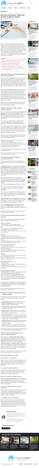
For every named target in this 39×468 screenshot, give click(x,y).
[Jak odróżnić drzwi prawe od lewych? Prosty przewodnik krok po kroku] (33, 44)
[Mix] (9, 428)
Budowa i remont (31, 29)
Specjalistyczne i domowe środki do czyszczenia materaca (11, 63)
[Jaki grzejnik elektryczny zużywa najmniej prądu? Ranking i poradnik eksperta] (33, 95)
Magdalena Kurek (11, 411)
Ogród (29, 79)
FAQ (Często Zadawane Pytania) (6, 69)
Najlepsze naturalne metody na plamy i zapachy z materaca (10, 61)
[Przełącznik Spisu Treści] (25, 59)
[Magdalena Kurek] (1, 18)
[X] (5, 428)
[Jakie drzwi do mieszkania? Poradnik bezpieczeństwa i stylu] (33, 61)
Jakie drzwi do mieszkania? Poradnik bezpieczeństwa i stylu (32, 66)
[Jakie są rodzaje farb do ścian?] (33, 128)
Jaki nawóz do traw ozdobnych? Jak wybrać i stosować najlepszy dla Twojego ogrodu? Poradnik (32, 83)
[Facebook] (3, 428)
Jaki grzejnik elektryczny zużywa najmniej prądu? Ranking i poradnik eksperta (32, 101)
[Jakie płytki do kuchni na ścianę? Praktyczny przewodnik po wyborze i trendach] (33, 26)
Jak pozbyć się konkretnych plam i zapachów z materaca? (10, 64)
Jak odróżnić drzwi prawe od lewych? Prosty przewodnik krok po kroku (33, 50)
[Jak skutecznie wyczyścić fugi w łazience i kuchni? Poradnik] (33, 112)
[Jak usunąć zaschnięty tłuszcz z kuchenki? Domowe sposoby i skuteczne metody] (33, 143)
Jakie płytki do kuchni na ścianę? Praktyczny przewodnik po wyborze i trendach (34, 173)
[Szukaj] (37, 3)
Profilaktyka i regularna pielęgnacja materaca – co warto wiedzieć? (12, 66)
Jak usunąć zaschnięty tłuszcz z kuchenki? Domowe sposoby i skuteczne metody (32, 149)
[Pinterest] (7, 428)
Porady (2, 11)
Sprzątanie (5, 11)
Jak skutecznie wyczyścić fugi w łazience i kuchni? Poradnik (32, 117)
